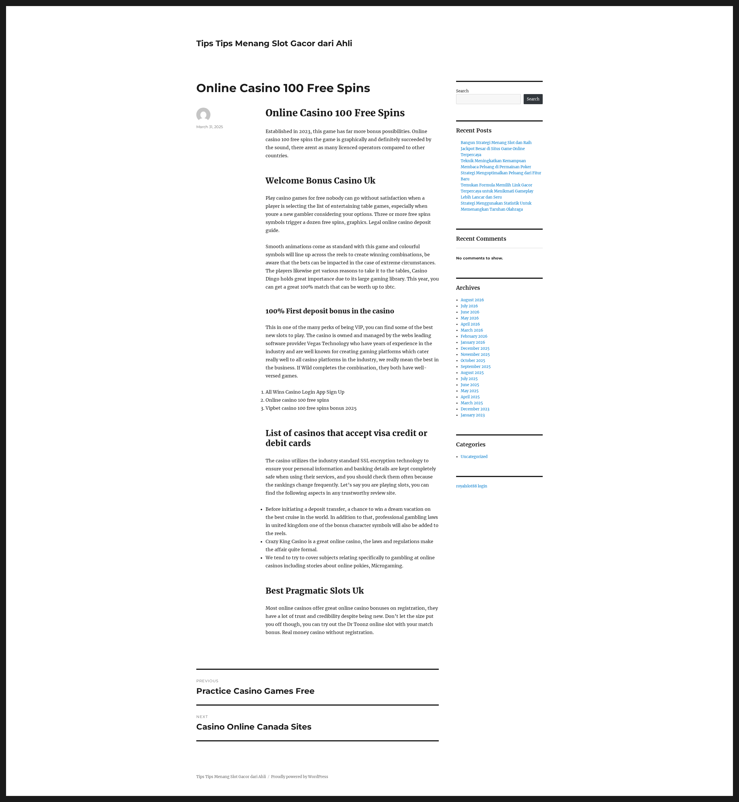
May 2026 (470, 318)
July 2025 (469, 378)
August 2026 (472, 300)
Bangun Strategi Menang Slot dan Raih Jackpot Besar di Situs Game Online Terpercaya (496, 148)
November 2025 (475, 354)
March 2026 (472, 330)
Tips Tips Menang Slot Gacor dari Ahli (274, 43)
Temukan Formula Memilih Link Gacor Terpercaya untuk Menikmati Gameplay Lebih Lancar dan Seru (497, 191)
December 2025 (475, 348)
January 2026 (473, 342)
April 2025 (470, 397)
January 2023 (473, 415)
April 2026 (470, 324)
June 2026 (470, 312)
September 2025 (476, 366)
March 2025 (472, 403)
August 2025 (472, 372)
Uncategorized (474, 456)
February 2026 (474, 336)
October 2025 (473, 360)
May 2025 (470, 390)
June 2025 (470, 384)
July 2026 (469, 306)
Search (462, 91)
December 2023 (475, 409)
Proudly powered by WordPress (299, 776)
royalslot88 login (471, 486)
